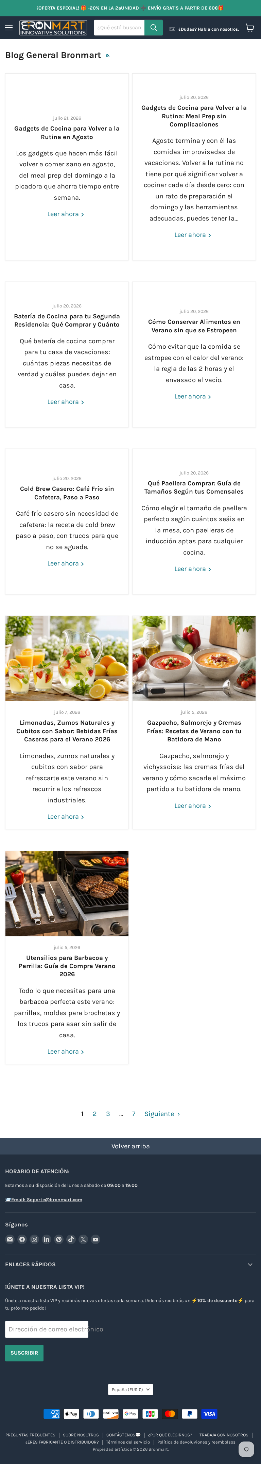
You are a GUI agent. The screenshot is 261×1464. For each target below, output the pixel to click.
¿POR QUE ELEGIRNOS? (170, 1434)
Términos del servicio (128, 1442)
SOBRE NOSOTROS (81, 1434)
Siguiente (160, 1114)
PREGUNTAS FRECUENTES (30, 1434)
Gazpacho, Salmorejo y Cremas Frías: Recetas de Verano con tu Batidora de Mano (194, 731)
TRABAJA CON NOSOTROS (223, 1434)
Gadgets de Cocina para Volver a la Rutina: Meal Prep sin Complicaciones (194, 116)
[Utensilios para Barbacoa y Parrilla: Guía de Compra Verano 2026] (66, 893)
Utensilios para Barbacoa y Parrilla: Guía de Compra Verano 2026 (67, 966)
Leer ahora (64, 214)
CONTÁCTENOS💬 (123, 1434)
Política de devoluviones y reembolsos (196, 1442)
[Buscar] (153, 27)
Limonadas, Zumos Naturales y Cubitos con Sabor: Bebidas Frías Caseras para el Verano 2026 (67, 731)
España (127, 1389)
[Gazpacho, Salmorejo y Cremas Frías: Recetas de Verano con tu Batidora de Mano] (194, 658)
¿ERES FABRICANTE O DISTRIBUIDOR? (62, 1442)
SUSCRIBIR (24, 1352)
